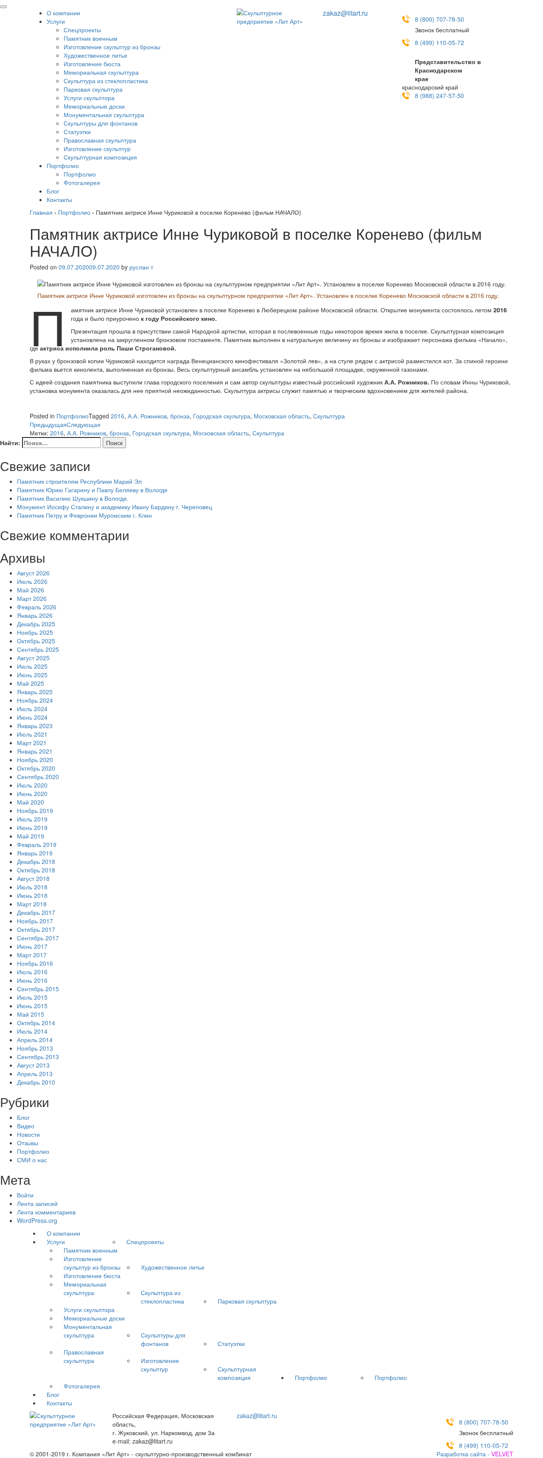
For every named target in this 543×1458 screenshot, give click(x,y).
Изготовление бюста (92, 63)
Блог (53, 191)
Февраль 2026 (36, 607)
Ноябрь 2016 (35, 963)
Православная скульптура (100, 140)
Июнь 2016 (32, 980)
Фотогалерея (82, 182)
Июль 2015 (32, 997)
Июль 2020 (32, 785)
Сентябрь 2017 (38, 938)
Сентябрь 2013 (38, 1056)
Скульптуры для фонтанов (100, 123)
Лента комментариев (46, 1212)
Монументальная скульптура (104, 114)
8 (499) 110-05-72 (439, 42)
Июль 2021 (32, 734)
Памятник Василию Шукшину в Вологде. (73, 498)
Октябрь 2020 (36, 768)
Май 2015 (30, 1014)
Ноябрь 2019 (35, 810)
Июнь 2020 (32, 793)
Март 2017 (32, 955)
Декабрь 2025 (36, 624)
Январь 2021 (35, 751)
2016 (117, 416)
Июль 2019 (32, 819)
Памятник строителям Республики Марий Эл (79, 481)
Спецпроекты (82, 29)
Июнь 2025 (32, 674)
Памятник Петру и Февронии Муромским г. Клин (84, 515)
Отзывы (27, 1142)
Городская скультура (221, 416)
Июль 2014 (32, 1031)
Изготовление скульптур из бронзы (112, 46)
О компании (63, 12)
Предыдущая (48, 424)
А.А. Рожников (147, 416)
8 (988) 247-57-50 (439, 95)
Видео (25, 1126)
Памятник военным (91, 38)
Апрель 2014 (35, 1039)
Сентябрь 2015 (38, 988)
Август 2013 (33, 1065)
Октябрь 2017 (36, 929)
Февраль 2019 (36, 844)
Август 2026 (33, 573)
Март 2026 (32, 598)
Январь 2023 (35, 725)
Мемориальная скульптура (101, 72)
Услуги (56, 21)
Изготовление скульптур (97, 148)
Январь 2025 (35, 691)
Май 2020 (30, 802)
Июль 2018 (32, 887)
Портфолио (63, 165)
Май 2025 (30, 683)
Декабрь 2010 (36, 1082)
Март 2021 (32, 742)
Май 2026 (30, 590)
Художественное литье (95, 55)
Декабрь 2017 (36, 912)
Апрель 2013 (35, 1073)
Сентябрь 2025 (38, 649)
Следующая (84, 424)
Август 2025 (33, 657)
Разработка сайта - (475, 1454)
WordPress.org (37, 1220)
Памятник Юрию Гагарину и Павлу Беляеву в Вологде (92, 489)
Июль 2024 (32, 708)
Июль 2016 (32, 971)
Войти (25, 1195)
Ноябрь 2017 (35, 921)
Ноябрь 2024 (35, 700)
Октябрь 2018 (36, 870)
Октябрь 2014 (36, 1022)
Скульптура (329, 416)
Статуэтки (77, 131)
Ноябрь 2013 (35, 1048)
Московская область (282, 416)
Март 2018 (32, 904)
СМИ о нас (32, 1159)
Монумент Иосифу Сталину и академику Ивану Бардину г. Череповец (114, 506)
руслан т (141, 267)
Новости (28, 1134)
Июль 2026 (32, 581)
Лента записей (37, 1203)
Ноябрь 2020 (35, 759)
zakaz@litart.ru (345, 13)
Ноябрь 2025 (35, 632)
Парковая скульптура (93, 89)
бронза (180, 416)
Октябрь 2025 (36, 640)
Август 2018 (33, 878)
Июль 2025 (32, 666)
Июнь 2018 (32, 895)
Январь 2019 (35, 853)
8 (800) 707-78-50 (439, 19)
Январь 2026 (35, 615)
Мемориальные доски (94, 106)
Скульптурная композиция (100, 157)
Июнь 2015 (32, 1005)
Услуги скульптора (89, 97)
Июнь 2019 (32, 827)
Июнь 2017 (32, 946)
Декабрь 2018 (36, 861)
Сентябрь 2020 (38, 776)
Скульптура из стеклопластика (106, 80)
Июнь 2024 (32, 717)
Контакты (59, 199)
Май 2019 (30, 836)
